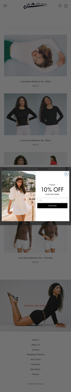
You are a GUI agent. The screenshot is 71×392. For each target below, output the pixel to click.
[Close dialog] (66, 174)
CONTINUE (52, 206)
